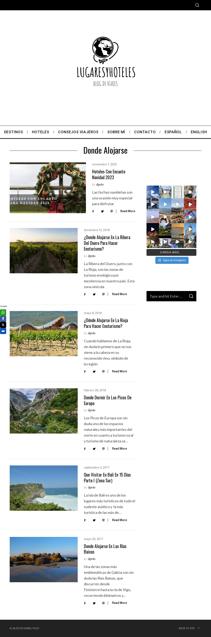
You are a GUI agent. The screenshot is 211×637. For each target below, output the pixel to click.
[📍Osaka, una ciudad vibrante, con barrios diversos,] (177, 241)
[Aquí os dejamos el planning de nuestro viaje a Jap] (177, 192)
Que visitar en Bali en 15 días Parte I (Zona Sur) (107, 477)
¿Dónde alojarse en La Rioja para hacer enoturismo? (106, 323)
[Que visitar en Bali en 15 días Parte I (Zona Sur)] (44, 488)
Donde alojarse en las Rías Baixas (105, 549)
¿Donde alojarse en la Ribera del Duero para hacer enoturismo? (107, 243)
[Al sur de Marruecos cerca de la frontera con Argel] (153, 216)
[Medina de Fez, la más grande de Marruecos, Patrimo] (165, 216)
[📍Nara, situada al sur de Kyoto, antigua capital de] (153, 241)
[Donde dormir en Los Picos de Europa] (44, 411)
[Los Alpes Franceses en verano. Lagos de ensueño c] (153, 192)
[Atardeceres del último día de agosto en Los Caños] (177, 229)
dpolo (100, 184)
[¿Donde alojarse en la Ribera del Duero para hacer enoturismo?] (44, 250)
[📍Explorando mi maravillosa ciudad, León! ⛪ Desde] (190, 229)
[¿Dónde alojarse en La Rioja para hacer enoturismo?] (44, 333)
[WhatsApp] (3, 312)
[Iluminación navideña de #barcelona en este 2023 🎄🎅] (153, 229)
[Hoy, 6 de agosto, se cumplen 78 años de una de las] (165, 241)
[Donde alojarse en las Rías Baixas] (44, 559)
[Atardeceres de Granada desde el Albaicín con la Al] (177, 204)
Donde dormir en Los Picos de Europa (107, 400)
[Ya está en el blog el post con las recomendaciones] (165, 229)
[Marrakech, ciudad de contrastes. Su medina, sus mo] (190, 204)
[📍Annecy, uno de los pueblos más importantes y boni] (165, 192)
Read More (127, 211)
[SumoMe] (3, 331)
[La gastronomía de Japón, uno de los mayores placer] (190, 241)
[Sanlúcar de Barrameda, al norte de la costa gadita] (165, 204)
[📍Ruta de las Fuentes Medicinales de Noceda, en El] (190, 192)
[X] (3, 325)
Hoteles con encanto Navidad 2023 (108, 174)
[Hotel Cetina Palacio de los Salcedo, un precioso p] (177, 216)
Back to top (187, 628)
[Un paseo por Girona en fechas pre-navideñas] (190, 216)
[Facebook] (3, 319)
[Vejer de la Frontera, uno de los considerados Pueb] (153, 204)
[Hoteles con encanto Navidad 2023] (48, 187)
